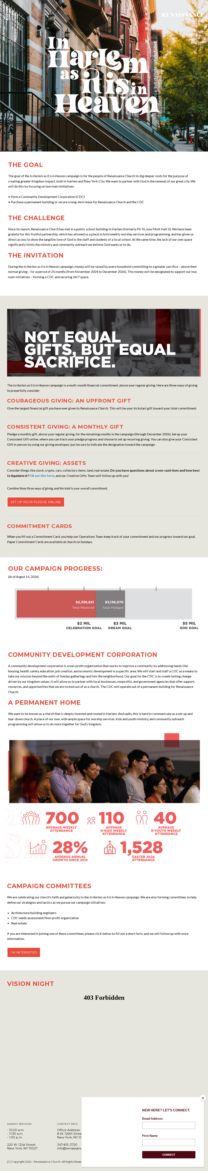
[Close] (203, 1098)
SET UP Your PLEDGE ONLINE (36, 502)
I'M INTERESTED (24, 952)
